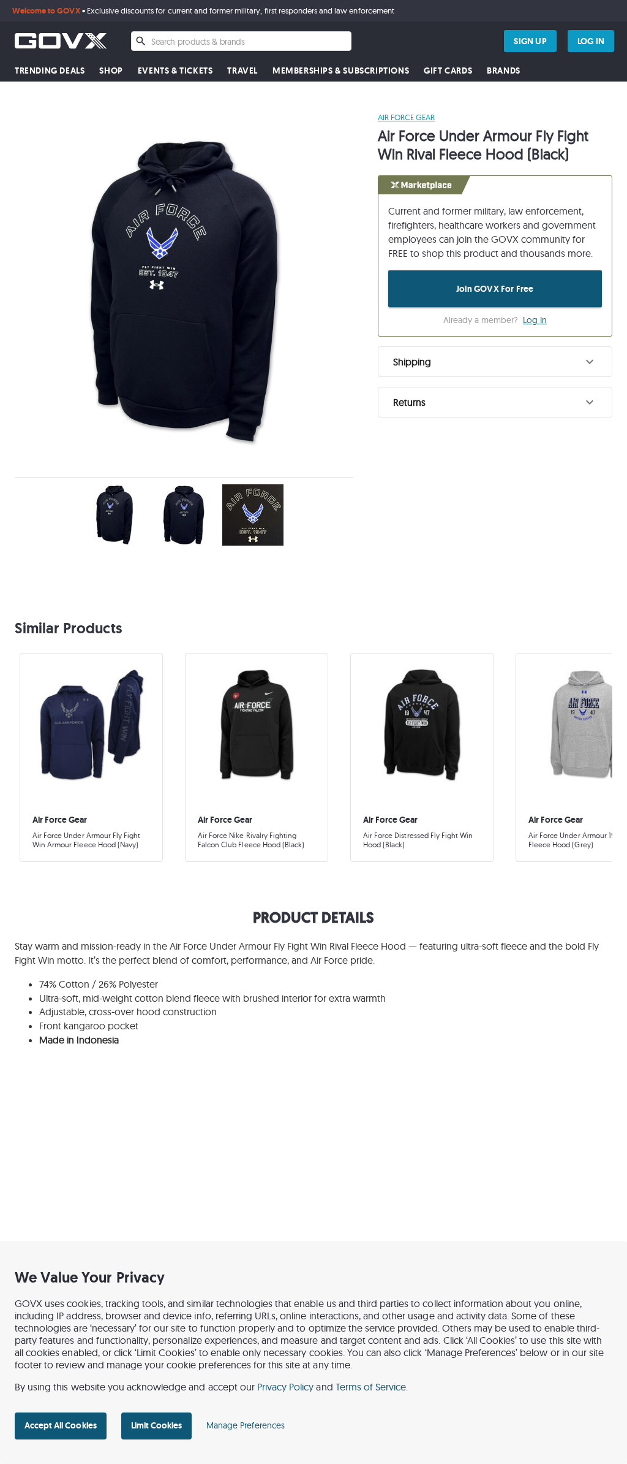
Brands (503, 71)
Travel (242, 71)
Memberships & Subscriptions (340, 71)
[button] (495, 361)
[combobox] (241, 41)
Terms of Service (371, 1387)
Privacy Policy (285, 1387)
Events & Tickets (175, 71)
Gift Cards (448, 71)
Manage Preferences (245, 1425)
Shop (110, 71)
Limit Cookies (156, 1425)
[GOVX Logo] (61, 40)
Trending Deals (49, 71)
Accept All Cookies (60, 1425)
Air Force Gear (406, 117)
